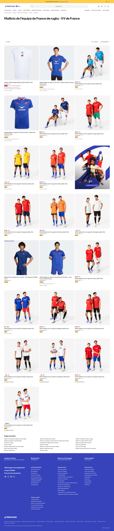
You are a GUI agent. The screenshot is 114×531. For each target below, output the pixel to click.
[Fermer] (109, 2)
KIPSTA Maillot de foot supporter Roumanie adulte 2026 (19, 183)
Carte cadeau (105, 10)
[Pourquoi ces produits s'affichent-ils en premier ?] (92, 41)
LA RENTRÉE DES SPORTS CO (92, 185)
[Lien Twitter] (8, 477)
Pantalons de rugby (8, 442)
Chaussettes (37, 34)
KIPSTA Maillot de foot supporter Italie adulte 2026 (88, 83)
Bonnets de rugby (44, 444)
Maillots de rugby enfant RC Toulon (84, 440)
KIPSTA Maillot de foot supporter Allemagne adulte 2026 (90, 232)
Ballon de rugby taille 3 (9, 450)
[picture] (21, 62)
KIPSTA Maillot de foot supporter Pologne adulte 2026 (18, 376)
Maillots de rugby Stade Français (47, 438)
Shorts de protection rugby (10, 448)
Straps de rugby (43, 450)
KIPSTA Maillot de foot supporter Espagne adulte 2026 (18, 232)
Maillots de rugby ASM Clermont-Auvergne (86, 448)
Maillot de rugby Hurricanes (46, 448)
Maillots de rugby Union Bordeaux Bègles (49, 446)
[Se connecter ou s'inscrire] (105, 6)
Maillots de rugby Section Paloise (83, 442)
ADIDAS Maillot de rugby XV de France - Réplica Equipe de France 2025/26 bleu (57, 83)
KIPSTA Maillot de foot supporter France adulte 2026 (54, 133)
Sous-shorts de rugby (81, 446)
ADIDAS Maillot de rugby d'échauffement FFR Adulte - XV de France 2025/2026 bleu (56, 278)
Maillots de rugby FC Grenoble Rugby (13, 440)
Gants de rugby (8, 444)
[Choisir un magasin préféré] (98, 6)
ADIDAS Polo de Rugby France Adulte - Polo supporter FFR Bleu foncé (21, 278)
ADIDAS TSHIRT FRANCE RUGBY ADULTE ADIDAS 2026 (18, 82)
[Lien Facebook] (5, 477)
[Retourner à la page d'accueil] (12, 6)
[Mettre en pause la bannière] (107, 2)
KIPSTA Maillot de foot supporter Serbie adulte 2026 (53, 183)
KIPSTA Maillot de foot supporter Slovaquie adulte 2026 (19, 328)
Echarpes (63, 34)
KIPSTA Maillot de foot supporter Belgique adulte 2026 (54, 328)
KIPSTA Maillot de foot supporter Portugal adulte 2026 (89, 328)
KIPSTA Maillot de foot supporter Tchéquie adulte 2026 (89, 376)
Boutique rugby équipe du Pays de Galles (14, 446)
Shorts (90, 34)
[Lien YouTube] (11, 477)
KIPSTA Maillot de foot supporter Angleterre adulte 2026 (55, 376)
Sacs (77, 34)
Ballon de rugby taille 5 (81, 444)
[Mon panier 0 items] (108, 6)
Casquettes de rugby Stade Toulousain (49, 442)
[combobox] (105, 41)
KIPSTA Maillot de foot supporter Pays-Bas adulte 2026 (54, 232)
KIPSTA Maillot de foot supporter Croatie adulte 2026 (18, 425)
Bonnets (24, 34)
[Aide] (101, 6)
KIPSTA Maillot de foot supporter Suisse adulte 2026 (89, 278)
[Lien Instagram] (14, 477)
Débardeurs (50, 34)
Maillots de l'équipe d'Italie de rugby (84, 438)
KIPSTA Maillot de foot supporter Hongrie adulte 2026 (89, 133)
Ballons (10, 34)
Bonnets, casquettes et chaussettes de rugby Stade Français (54, 440)
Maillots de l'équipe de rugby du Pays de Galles (15, 438)
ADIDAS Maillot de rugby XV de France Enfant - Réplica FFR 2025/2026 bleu (19, 133)
